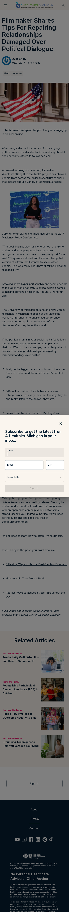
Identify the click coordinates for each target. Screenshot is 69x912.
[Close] (60, 423)
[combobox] (34, 477)
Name (10, 450)
